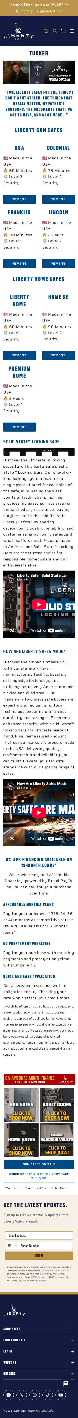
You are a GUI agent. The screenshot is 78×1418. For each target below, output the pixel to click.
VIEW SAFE (19, 199)
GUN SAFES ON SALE (39, 1164)
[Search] (46, 31)
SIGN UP (39, 1255)
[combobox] (11, 1246)
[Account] (54, 31)
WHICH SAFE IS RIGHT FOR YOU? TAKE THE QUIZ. (39, 1176)
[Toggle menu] (72, 31)
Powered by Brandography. (40, 1410)
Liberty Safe (19, 1410)
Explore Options (49, 11)
